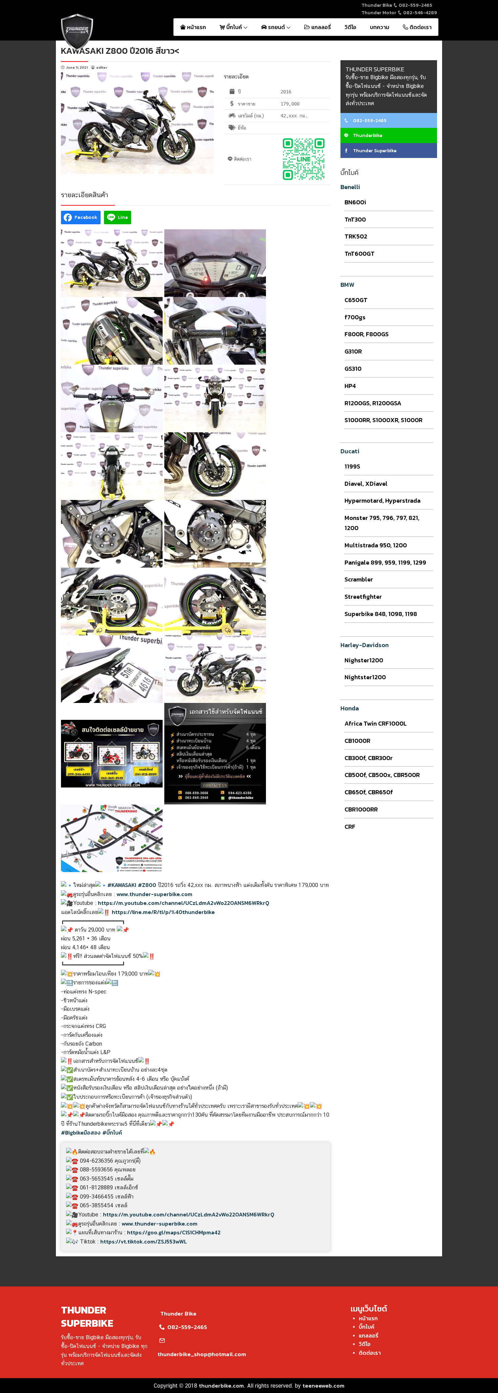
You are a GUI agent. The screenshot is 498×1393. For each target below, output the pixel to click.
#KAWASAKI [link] (121, 885)
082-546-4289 (419, 12)
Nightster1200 (365, 677)
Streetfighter (363, 596)
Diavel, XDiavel (366, 483)
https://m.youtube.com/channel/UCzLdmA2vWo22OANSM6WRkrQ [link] (183, 903)
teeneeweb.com (324, 1385)
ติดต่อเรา (420, 27)
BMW (347, 284)
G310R (353, 351)
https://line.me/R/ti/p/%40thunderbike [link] (163, 912)
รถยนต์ (276, 27)
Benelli (350, 186)
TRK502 (356, 236)
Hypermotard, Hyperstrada (382, 500)
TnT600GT (360, 253)
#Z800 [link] (147, 885)
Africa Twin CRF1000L (376, 723)
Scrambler (359, 579)
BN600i (355, 202)
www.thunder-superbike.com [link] (154, 894)
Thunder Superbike (374, 150)
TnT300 (355, 219)
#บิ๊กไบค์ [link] (112, 1132)
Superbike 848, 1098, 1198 (381, 613)
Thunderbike (367, 135)
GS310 (353, 368)
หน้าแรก (196, 27)
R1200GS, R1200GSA (373, 403)
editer (101, 67)
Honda (349, 708)
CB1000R (357, 740)
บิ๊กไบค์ (234, 27)
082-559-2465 (415, 5)
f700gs (355, 317)
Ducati (349, 451)
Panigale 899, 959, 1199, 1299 (385, 562)
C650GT (356, 299)
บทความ (379, 27)
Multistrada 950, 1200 (376, 545)
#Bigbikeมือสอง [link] (81, 1132)
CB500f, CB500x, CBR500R (382, 774)
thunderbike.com (221, 1385)
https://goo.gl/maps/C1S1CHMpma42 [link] (174, 1232)
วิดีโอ (350, 27)
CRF (350, 826)
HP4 (350, 385)
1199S (352, 466)
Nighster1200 (364, 660)
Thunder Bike (178, 1313)
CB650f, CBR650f (369, 792)
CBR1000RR (361, 809)
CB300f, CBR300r (369, 757)
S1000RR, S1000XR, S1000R (383, 420)
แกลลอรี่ (320, 27)
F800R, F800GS (367, 334)
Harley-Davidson (364, 644)
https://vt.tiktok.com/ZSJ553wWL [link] (143, 1241)
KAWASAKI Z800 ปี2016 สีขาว (117, 50)
